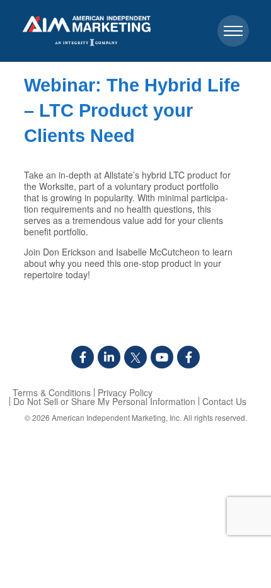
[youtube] (162, 357)
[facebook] (82, 357)
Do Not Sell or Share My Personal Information (104, 401)
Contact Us (224, 401)
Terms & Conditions (52, 392)
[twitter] (135, 357)
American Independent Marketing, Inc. (117, 417)
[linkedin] (109, 357)
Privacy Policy (125, 392)
